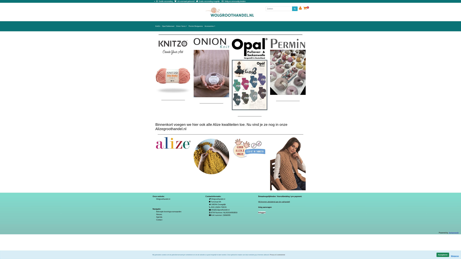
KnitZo (157, 26)
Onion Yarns (180, 26)
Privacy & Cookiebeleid (277, 255)
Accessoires (209, 26)
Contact (159, 220)
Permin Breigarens (196, 26)
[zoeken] (294, 8)
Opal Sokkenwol (168, 26)
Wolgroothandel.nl (163, 199)
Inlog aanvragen (265, 207)
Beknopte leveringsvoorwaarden (168, 212)
